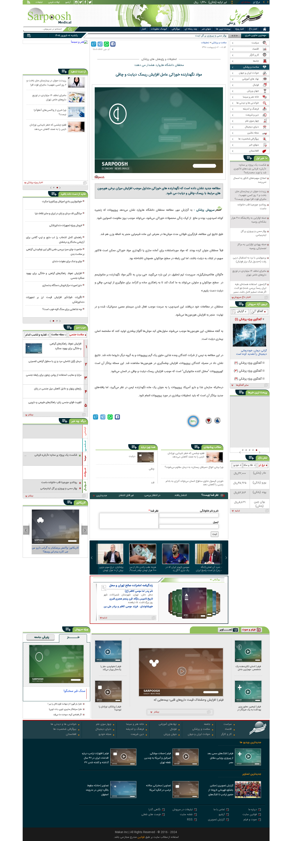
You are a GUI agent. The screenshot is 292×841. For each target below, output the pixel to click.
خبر (262, 158)
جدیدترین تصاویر (251, 774)
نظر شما (153, 511)
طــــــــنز (73, 637)
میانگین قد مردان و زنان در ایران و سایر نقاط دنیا (58, 213)
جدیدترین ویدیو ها (250, 742)
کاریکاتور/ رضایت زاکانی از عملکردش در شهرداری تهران (55, 549)
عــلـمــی (85, 446)
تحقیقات (205, 42)
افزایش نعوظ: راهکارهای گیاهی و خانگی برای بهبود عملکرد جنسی (55, 275)
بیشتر (30, 415)
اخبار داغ (253, 29)
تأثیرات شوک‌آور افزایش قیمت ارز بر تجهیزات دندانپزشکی (55, 299)
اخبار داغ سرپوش (242, 297)
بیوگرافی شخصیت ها (64, 729)
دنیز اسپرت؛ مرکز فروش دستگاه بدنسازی (62, 285)
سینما (85, 458)
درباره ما (252, 809)
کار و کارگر (226, 734)
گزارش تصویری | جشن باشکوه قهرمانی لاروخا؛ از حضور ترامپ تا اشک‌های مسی (220, 790)
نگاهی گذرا (155, 809)
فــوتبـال (85, 486)
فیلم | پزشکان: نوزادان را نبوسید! (110, 708)
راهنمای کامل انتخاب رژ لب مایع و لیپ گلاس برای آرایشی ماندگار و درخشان (55, 239)
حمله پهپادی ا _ (219, 36)
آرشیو (68, 2)
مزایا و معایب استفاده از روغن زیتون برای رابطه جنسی (53, 375)
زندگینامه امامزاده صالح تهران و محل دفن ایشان (131, 585)
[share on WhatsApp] (106, 44)
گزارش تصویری (216, 820)
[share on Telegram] (100, 44)
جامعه (207, 724)
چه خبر (75, 421)
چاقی (151, 468)
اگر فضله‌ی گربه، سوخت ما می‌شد (67, 714)
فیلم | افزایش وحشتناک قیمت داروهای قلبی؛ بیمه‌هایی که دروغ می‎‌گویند (189, 700)
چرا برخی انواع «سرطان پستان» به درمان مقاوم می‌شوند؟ (194, 467)
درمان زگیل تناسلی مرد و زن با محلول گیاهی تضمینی (54, 361)
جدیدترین (101, 495)
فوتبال (173, 729)
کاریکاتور (81, 502)
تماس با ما (219, 809)
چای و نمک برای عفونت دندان (67, 261)
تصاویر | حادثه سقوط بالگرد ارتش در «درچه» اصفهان (97, 790)
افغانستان (71, 734)
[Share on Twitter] (93, 44)
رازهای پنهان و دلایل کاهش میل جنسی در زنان (57, 389)
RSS (190, 820)
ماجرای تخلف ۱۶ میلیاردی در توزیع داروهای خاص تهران (49, 97)
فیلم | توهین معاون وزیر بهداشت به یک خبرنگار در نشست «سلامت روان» (249, 708)
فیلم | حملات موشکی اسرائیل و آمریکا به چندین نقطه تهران (157, 758)
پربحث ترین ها (223, 29)
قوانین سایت (250, 814)
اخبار (144, 29)
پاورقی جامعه (41, 637)
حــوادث (85, 472)
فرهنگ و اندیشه (135, 729)
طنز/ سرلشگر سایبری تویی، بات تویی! (65, 709)
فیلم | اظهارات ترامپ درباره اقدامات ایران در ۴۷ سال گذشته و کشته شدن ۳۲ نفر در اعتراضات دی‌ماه (95, 758)
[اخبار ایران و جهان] (245, 25)
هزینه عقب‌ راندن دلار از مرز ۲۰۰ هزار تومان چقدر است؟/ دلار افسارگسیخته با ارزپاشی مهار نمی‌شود (142, 569)
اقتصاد (228, 729)
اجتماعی (85, 431)
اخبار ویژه (239, 29)
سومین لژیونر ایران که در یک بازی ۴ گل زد (177, 569)
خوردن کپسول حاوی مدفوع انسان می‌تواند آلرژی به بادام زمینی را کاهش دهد (194, 482)
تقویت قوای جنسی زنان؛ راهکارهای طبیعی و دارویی (54, 402)
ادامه (237, 511)
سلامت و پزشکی (219, 42)
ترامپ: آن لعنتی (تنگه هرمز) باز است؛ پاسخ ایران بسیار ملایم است (209, 569)
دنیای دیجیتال (103, 729)
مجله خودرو (105, 734)
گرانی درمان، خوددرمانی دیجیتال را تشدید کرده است (251, 352)
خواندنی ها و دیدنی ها (63, 724)
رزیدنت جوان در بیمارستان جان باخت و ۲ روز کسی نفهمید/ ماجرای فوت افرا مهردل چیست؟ (46, 83)
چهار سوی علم (103, 724)
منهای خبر (206, 29)
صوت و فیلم (250, 820)
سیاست (228, 724)
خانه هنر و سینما (135, 724)
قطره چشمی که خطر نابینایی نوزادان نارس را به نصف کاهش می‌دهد (186, 455)
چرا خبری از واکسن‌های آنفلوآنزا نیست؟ (50, 112)
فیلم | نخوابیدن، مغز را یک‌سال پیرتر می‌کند (110, 668)
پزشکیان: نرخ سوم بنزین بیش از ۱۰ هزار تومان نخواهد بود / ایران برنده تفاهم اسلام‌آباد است (111, 569)
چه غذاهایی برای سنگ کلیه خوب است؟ (62, 309)
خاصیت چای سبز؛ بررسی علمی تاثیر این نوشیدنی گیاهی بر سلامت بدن (55, 251)
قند (152, 482)
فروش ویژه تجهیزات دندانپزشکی (65, 225)
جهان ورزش (170, 734)
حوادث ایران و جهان (199, 734)
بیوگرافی (176, 29)
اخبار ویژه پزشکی (35, 182)
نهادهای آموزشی (168, 724)
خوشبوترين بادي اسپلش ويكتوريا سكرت (62, 201)
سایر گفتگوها (242, 385)
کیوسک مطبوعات (159, 29)
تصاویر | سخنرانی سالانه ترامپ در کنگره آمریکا (158, 787)
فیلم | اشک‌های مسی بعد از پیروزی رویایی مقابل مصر (220, 758)
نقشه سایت (186, 814)
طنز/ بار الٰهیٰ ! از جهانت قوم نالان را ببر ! (65, 704)
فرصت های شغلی (151, 814)
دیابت (132, 456)
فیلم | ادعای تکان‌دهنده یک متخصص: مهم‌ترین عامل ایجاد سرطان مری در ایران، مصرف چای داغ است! (248, 668)
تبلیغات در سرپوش (183, 809)
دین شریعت (137, 734)
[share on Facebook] (112, 44)
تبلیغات (39, 2)
